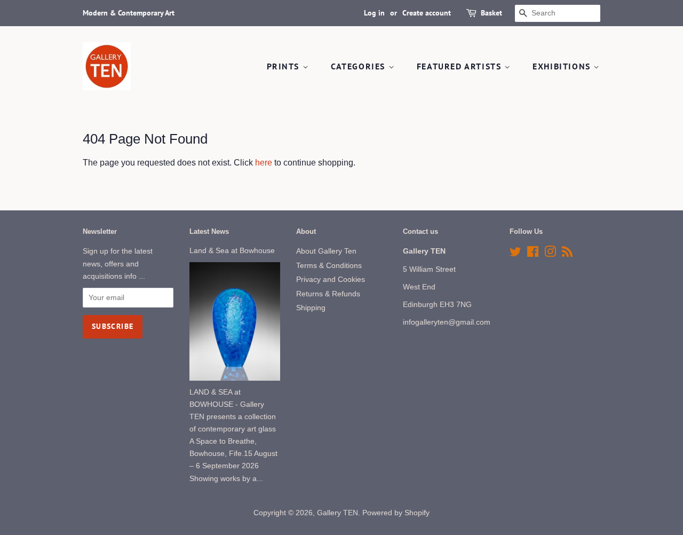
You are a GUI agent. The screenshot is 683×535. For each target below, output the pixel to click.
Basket (491, 13)
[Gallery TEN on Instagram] (550, 254)
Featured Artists (460, 66)
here (263, 162)
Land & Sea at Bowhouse (232, 251)
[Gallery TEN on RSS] (567, 254)
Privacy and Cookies (330, 280)
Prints (285, 66)
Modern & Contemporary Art (128, 13)
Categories (359, 66)
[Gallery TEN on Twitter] (515, 254)
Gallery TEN (337, 513)
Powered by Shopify (396, 513)
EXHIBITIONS (563, 66)
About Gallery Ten (326, 251)
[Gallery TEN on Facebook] (533, 254)
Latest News (209, 231)
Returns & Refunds (328, 294)
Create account (426, 13)
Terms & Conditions (329, 266)
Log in (374, 13)
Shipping (310, 308)
